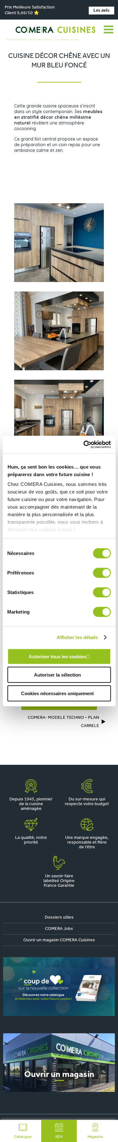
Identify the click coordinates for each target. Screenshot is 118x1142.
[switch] (102, 573)
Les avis (101, 10)
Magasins (95, 1137)
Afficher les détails (77, 637)
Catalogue (22, 1137)
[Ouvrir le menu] (108, 30)
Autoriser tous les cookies (57, 656)
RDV (59, 1137)
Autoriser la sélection (57, 675)
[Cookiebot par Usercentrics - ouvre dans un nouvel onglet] (84, 445)
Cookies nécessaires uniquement (57, 693)
